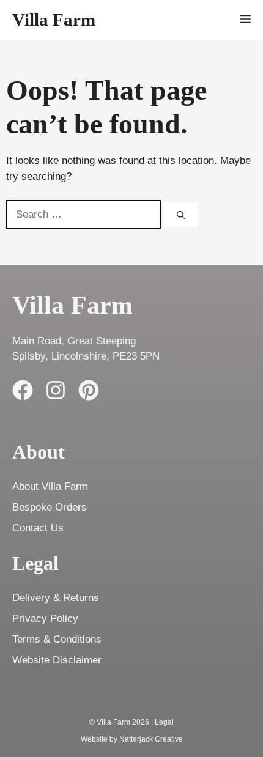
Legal (164, 722)
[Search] (181, 215)
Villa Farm (53, 19)
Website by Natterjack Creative (132, 739)
